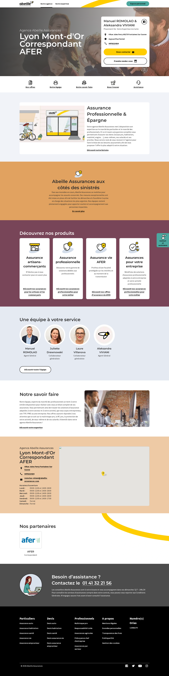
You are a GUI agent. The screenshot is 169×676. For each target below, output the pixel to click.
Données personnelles (111, 628)
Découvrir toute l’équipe (35, 369)
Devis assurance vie (55, 638)
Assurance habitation (29, 628)
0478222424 (114, 43)
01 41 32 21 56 (97, 583)
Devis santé (52, 633)
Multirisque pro (81, 623)
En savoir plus (78, 211)
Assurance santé (27, 633)
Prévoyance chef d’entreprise (82, 639)
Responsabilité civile (83, 628)
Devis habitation (54, 628)
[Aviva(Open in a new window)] (27, 3)
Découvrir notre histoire (98, 150)
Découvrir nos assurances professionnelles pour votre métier (67, 292)
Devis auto (51, 623)
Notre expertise (62, 3)
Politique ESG (108, 638)
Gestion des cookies (111, 643)
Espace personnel (137, 3)
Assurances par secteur (81, 647)
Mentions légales (109, 623)
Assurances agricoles (84, 633)
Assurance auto (26, 623)
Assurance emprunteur (29, 643)
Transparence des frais (112, 633)
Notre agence (46, 3)
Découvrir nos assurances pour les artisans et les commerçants (34, 292)
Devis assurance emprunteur (54, 644)
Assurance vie (25, 638)
